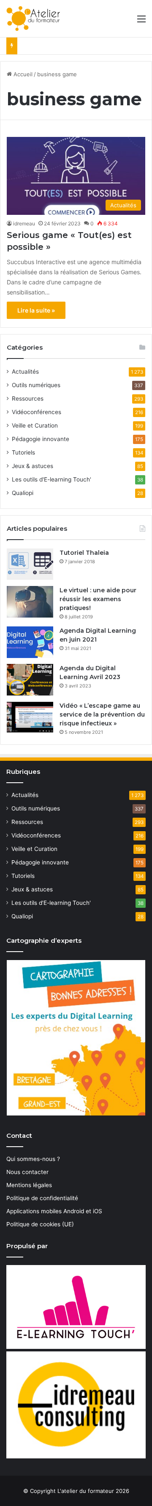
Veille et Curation (35, 425)
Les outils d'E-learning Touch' (51, 479)
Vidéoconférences (36, 412)
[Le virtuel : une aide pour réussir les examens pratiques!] (30, 602)
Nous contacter (27, 1172)
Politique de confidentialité (42, 1198)
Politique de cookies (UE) (40, 1224)
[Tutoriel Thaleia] (30, 564)
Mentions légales (29, 1185)
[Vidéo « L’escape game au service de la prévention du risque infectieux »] (30, 717)
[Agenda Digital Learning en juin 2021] (30, 642)
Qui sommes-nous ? (33, 1159)
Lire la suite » (36, 310)
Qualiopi (22, 493)
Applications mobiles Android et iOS (54, 1211)
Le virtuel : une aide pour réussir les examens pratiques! (98, 599)
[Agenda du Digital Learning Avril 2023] (30, 679)
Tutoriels (23, 452)
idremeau (24, 223)
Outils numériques (36, 385)
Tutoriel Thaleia (84, 552)
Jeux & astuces (32, 466)
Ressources (27, 398)
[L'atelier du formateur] (33, 18)
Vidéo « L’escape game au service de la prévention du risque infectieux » (102, 714)
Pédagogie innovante (40, 439)
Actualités (25, 371)
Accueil (22, 74)
